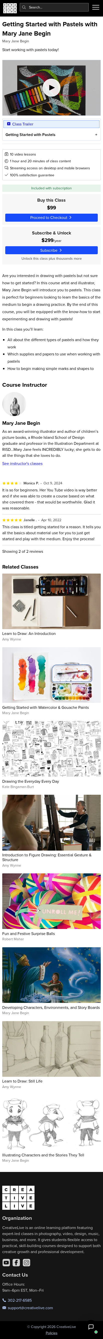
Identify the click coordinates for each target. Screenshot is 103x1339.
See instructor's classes (22, 463)
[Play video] (51, 87)
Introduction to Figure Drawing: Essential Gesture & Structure (47, 857)
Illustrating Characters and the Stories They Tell (43, 1155)
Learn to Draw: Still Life (22, 1081)
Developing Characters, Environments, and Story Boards (51, 1007)
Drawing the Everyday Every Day (30, 781)
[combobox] (54, 7)
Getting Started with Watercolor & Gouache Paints (45, 707)
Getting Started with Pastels (31, 135)
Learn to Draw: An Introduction (29, 633)
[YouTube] (6, 1263)
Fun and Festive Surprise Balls (28, 933)
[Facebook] (16, 1263)
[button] (91, 1327)
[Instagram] (26, 1263)
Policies (52, 1332)
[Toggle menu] (96, 7)
